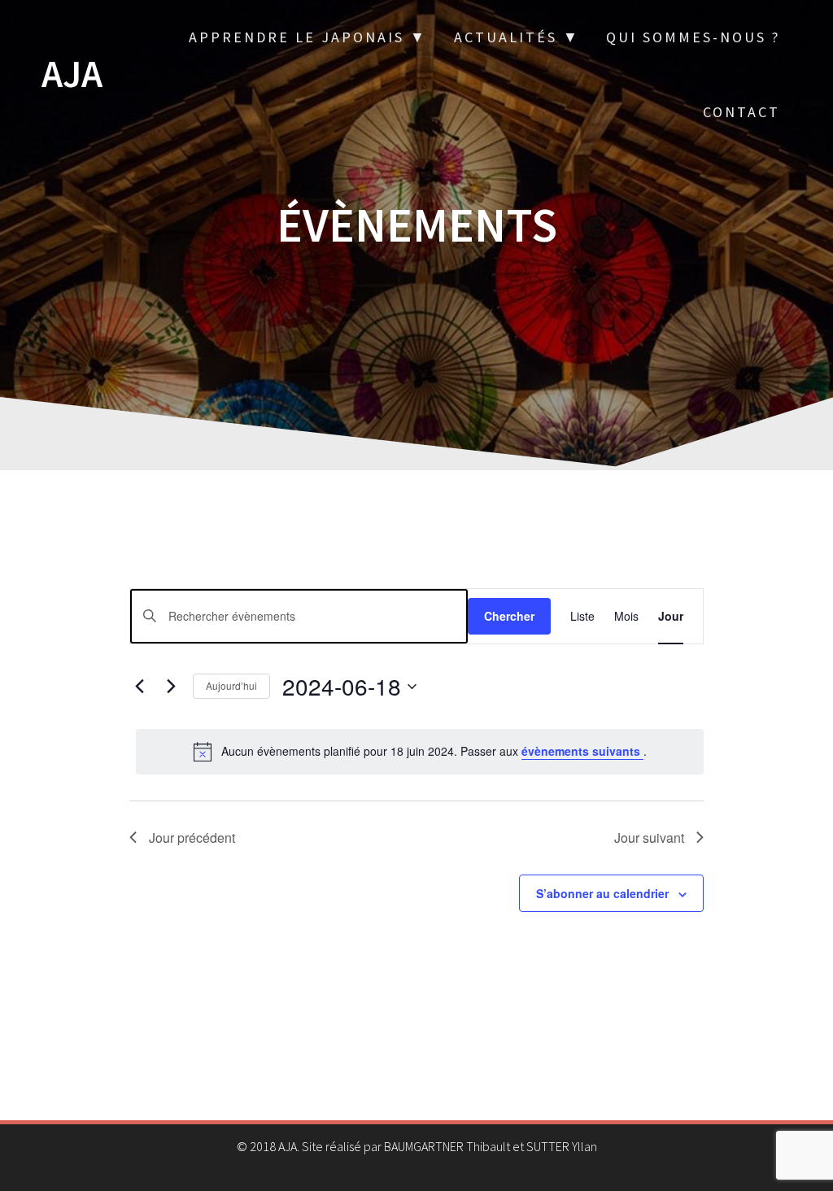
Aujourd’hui (231, 685)
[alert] (419, 751)
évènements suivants (582, 751)
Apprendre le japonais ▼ (308, 37)
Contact (741, 112)
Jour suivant (649, 837)
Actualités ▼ (517, 37)
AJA (71, 74)
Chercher (509, 616)
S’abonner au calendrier (602, 893)
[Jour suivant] (171, 686)
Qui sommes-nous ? (693, 37)
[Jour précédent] (139, 686)
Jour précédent (192, 837)
